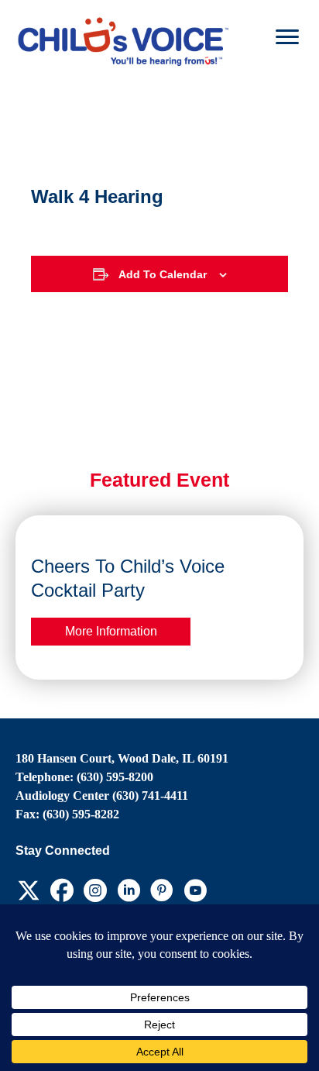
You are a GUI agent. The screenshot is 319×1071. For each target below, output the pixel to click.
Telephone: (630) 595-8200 (84, 776)
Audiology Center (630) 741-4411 (101, 795)
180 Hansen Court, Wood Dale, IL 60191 (121, 758)
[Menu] (287, 37)
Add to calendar (162, 274)
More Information (111, 631)
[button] (28, 890)
